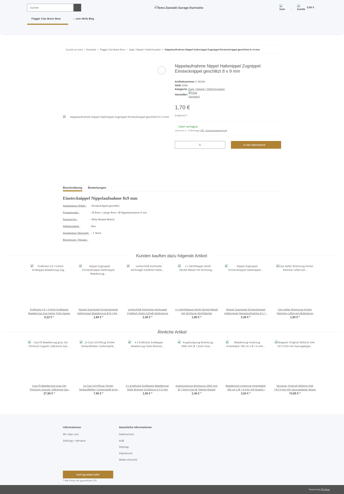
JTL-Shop (325, 489)
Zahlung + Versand (74, 440)
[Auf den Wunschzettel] (162, 70)
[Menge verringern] (179, 145)
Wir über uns (71, 434)
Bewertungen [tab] (97, 187)
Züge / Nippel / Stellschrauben (206, 89)
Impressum (126, 453)
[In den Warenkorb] (66, 61)
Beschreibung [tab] (72, 187)
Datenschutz (126, 434)
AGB (121, 440)
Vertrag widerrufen (88, 474)
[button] (282, 7)
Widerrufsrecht (128, 459)
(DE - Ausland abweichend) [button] (213, 130)
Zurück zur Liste (74, 49)
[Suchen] (77, 7)
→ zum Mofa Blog (83, 18)
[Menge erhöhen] (221, 145)
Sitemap (124, 447)
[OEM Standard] (198, 94)
